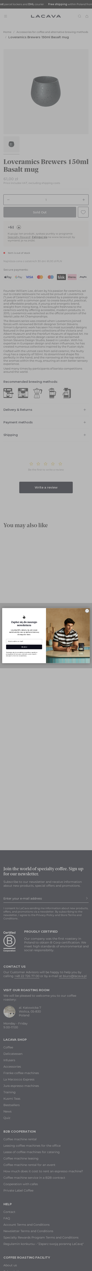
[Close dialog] (87, 611)
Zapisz (24, 647)
